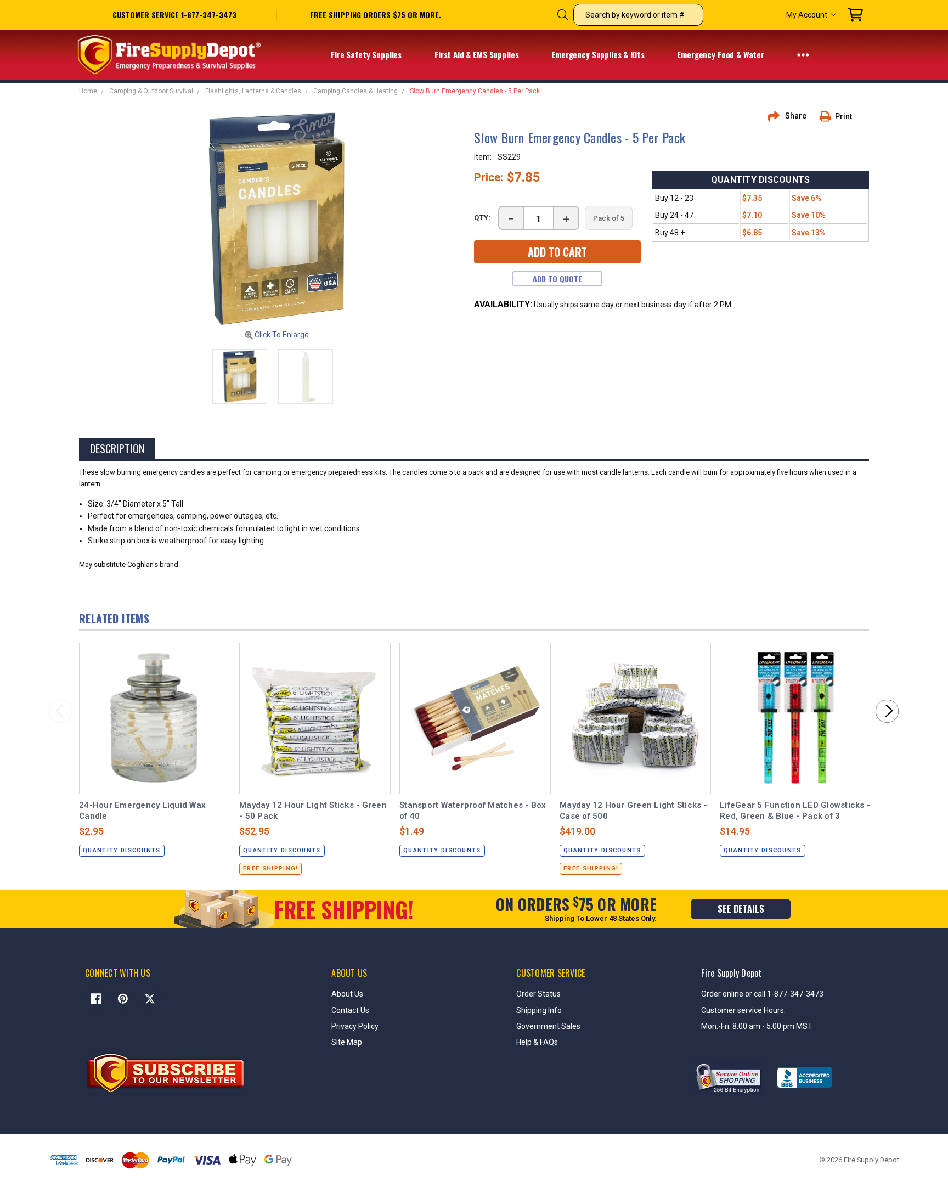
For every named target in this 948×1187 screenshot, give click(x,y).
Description (117, 448)
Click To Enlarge (281, 334)
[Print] (829, 116)
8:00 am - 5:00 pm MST (772, 1026)
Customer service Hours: (743, 1010)
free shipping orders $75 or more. (375, 14)
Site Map (346, 1042)
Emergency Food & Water (721, 54)
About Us (347, 993)
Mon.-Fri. (716, 1026)
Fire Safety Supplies (367, 54)
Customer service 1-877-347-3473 (174, 14)
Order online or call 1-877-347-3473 (762, 993)
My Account (806, 14)
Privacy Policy (355, 1026)
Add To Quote (557, 278)
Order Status (538, 993)
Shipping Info (539, 1010)
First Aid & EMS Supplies (478, 54)
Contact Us (350, 1010)
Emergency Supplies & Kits (598, 54)
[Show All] (803, 54)
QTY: (483, 217)
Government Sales (548, 1026)
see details (741, 908)
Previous (60, 711)
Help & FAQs (537, 1042)
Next (887, 711)
